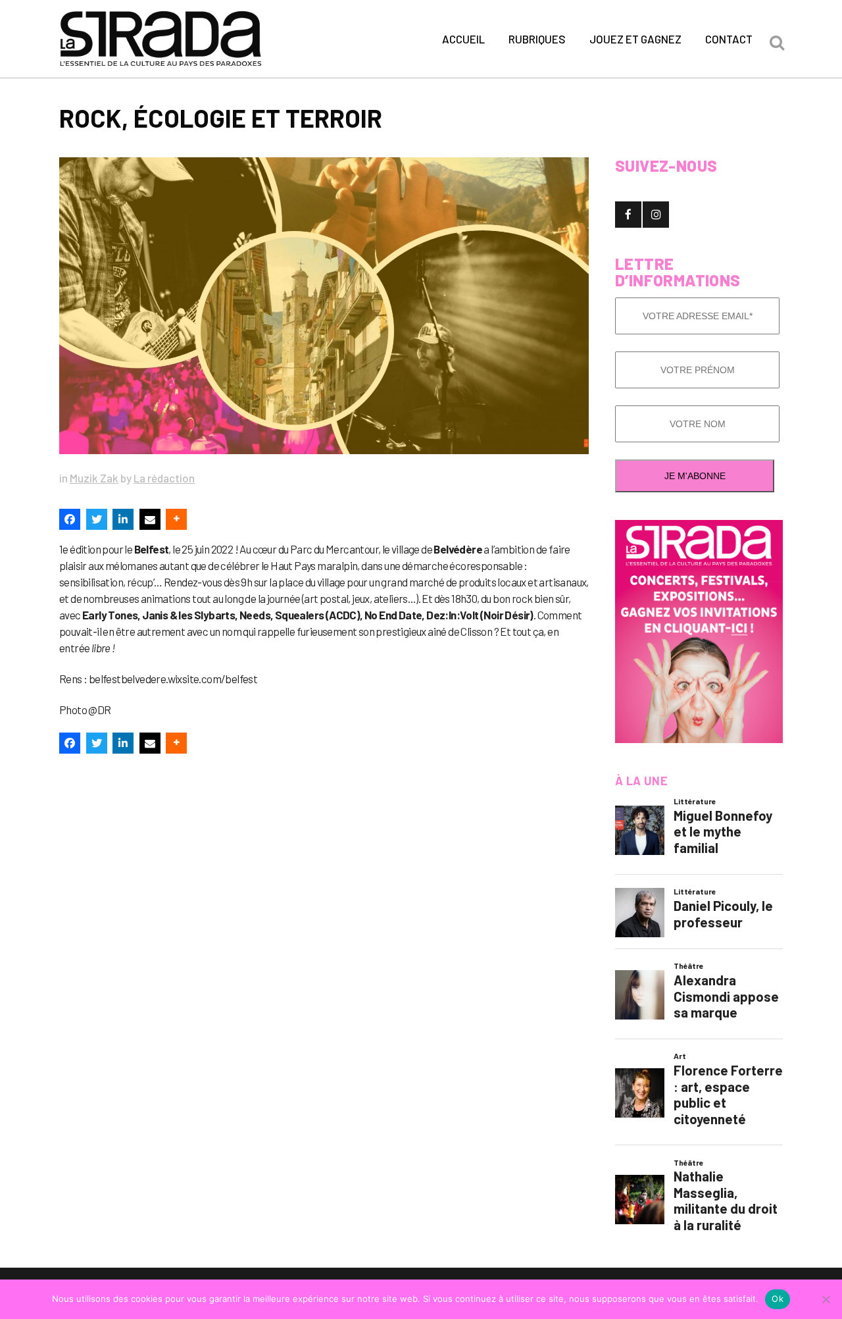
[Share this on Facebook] (69, 519)
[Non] (825, 1299)
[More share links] (176, 519)
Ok (777, 1298)
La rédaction (164, 477)
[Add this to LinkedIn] (123, 519)
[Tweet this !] (96, 519)
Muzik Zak (94, 477)
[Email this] (150, 519)
